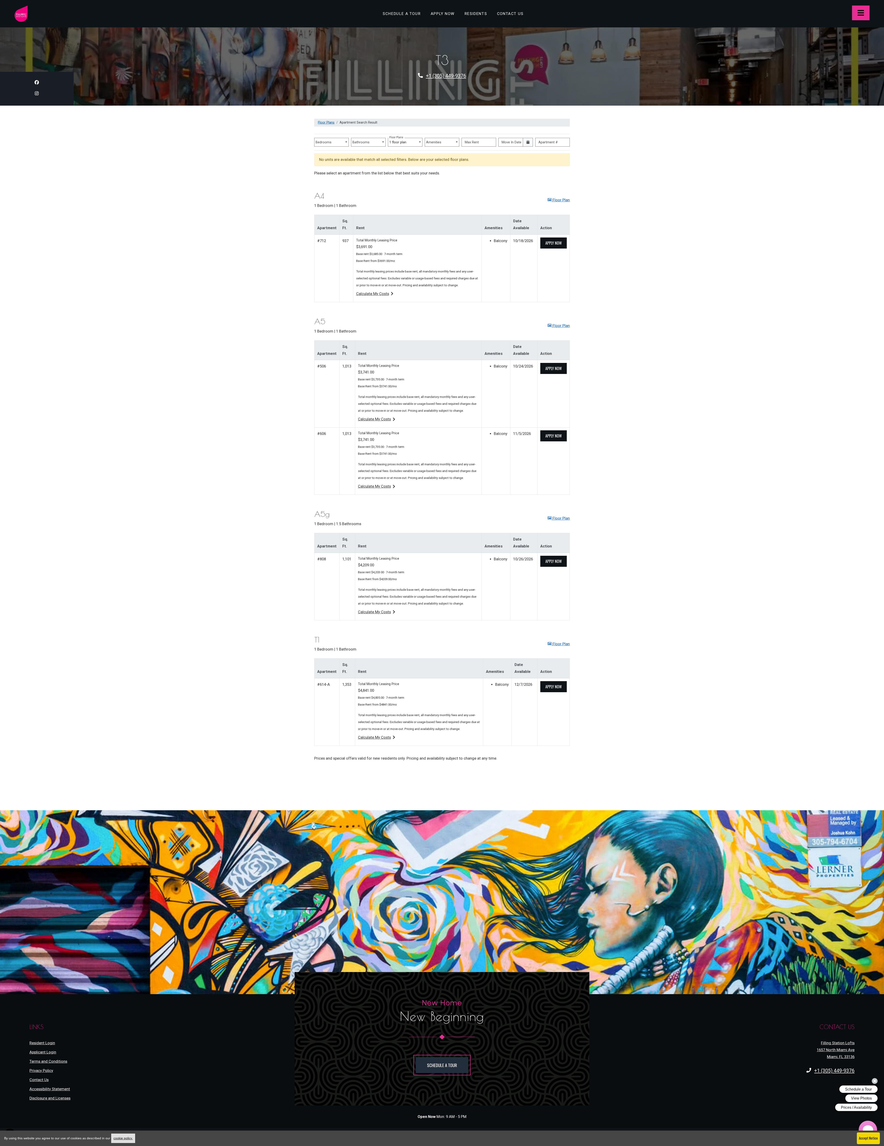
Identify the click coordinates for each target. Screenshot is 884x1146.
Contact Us (510, 14)
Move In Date (511, 142)
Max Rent (472, 142)
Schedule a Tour (402, 14)
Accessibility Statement (49, 1089)
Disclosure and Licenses (49, 1098)
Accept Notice (868, 1138)
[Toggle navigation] (860, 13)
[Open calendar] (528, 142)
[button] (559, 200)
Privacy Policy (41, 1070)
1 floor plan (398, 141)
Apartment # (548, 142)
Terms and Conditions (48, 1061)
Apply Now (445, 13)
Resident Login (42, 1043)
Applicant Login (42, 1052)
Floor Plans (326, 122)
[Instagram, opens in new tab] (37, 94)
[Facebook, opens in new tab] (37, 83)
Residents (478, 13)
